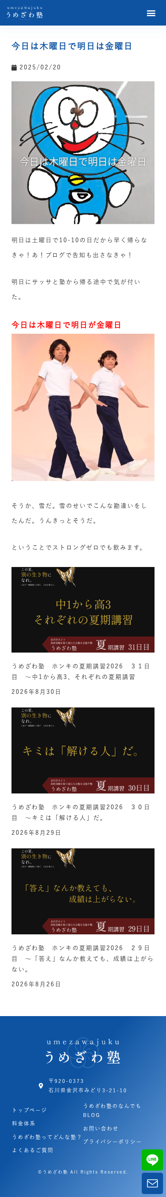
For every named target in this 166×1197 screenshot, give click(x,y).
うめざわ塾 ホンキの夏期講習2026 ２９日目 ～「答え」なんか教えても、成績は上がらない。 (82, 958)
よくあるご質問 (33, 1150)
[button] (151, 13)
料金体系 (24, 1123)
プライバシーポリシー (112, 1141)
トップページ (29, 1110)
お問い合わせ (101, 1128)
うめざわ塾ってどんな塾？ (47, 1137)
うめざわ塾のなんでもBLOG (112, 1110)
